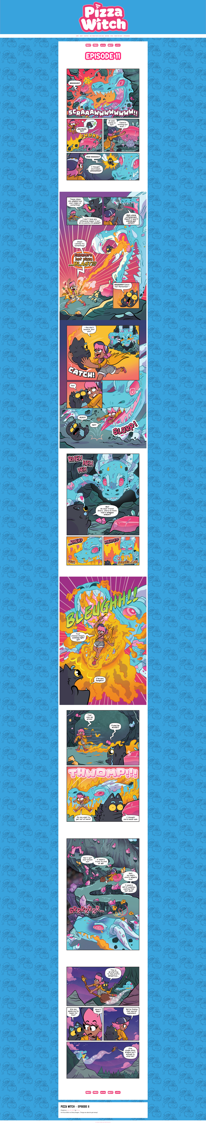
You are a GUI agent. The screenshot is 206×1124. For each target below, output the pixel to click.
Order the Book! (118, 36)
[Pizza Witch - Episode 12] (110, 45)
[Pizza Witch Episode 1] (88, 45)
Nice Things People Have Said (97, 36)
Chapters (86, 36)
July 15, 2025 (71, 1110)
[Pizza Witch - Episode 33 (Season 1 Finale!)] (117, 45)
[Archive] (103, 45)
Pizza (78, 1110)
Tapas (111, 36)
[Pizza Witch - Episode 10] (95, 45)
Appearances (127, 36)
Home (77, 36)
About (81, 36)
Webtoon (107, 36)
